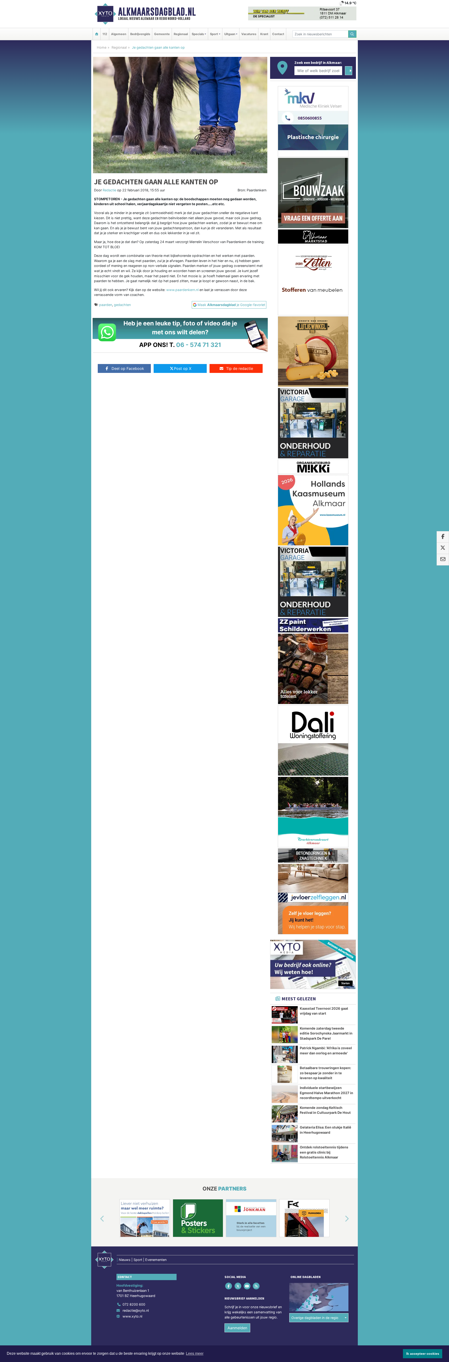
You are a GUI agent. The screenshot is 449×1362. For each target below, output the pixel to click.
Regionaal (181, 34)
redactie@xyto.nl (136, 1310)
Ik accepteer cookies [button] (422, 1353)
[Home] (96, 34)
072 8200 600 (134, 1304)
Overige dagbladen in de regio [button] (314, 1318)
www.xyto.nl (132, 1316)
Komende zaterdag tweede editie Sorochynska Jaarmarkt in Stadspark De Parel (326, 1033)
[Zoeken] (352, 34)
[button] (96, 1219)
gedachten (122, 305)
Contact (278, 34)
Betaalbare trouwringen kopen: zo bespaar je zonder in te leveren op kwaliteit (325, 1073)
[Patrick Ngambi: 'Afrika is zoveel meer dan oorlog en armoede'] (285, 1054)
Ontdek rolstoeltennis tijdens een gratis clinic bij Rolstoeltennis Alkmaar (324, 1152)
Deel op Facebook (128, 368)
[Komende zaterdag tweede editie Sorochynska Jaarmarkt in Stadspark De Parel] (285, 1035)
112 (104, 34)
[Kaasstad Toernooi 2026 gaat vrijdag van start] (285, 1015)
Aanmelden (237, 1328)
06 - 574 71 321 (198, 344)
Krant (264, 34)
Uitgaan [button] (229, 34)
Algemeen (118, 34)
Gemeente (162, 34)
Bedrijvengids (140, 34)
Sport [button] (214, 34)
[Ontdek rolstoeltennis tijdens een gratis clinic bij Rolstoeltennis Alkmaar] (285, 1153)
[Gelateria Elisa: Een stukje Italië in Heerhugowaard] (285, 1134)
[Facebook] (229, 1286)
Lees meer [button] (194, 1353)
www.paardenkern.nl (182, 290)
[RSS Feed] (256, 1286)
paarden (105, 305)
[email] (443, 559)
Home (101, 47)
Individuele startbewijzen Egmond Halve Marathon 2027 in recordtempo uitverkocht (326, 1093)
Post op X (182, 368)
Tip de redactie (239, 368)
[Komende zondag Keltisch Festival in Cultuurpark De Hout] (285, 1114)
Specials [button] (198, 34)
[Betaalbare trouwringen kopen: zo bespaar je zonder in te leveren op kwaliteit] (285, 1074)
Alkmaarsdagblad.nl (157, 11)
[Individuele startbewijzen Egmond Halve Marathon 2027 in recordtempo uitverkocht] (285, 1094)
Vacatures (248, 34)
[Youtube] (247, 1286)
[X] (238, 1286)
